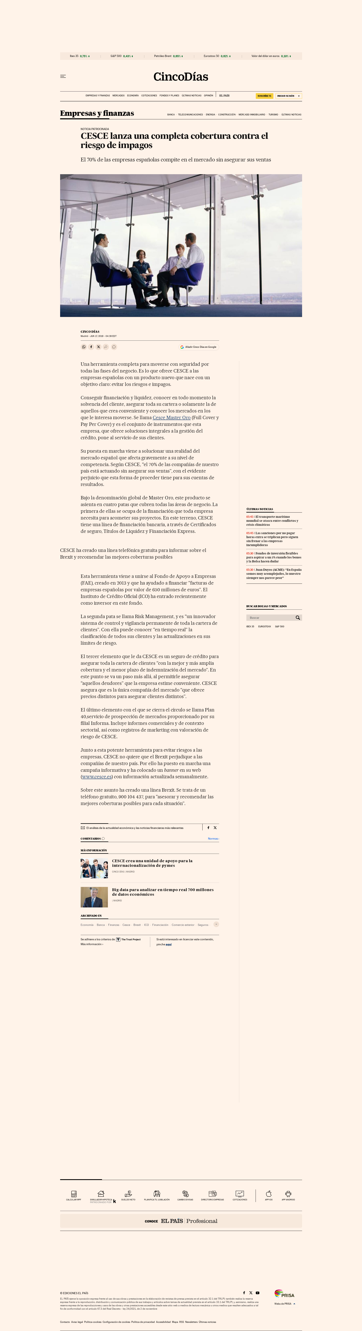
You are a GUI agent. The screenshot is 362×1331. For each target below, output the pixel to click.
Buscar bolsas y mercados (266, 606)
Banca (171, 114)
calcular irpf (73, 1199)
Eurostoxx (264, 626)
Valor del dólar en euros (265, 56)
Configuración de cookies (116, 1322)
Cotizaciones (149, 95)
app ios (269, 1199)
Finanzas (113, 924)
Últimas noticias (191, 95)
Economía (133, 95)
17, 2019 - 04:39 (103, 336)
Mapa (175, 1322)
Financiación (160, 924)
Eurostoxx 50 (211, 56)
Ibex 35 (74, 56)
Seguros (203, 924)
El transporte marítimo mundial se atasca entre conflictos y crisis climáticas (272, 521)
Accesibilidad (163, 1322)
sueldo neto (128, 1199)
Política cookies (92, 1322)
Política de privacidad (143, 1322)
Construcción (226, 114)
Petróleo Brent (162, 56)
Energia (210, 114)
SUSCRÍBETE (265, 95)
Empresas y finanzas (98, 95)
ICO (146, 924)
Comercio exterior (183, 924)
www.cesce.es (96, 777)
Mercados (118, 95)
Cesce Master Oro (172, 417)
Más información (91, 944)
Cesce (126, 924)
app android (288, 1199)
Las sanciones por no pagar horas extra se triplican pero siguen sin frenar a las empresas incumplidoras (272, 539)
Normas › (213, 838)
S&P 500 (116, 56)
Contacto (65, 1322)
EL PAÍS (222, 94)
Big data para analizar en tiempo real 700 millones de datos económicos (163, 892)
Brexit (137, 924)
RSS (181, 1322)
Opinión (208, 95)
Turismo (273, 114)
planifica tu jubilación (157, 1199)
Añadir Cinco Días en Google (200, 346)
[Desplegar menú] (63, 76)
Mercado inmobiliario (252, 114)
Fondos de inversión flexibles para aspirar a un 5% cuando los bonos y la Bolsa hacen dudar (273, 557)
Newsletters (191, 1322)
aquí (169, 944)
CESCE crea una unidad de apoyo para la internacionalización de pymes (152, 863)
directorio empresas (212, 1199)
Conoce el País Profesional (181, 1221)
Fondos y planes (169, 95)
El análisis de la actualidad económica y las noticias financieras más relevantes (135, 828)
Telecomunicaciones (190, 114)
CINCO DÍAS (90, 332)
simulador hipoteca (101, 1199)
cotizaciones (240, 1199)
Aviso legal (77, 1322)
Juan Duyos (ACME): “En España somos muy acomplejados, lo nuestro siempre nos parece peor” (274, 574)
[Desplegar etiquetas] (216, 924)
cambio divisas (185, 1199)
